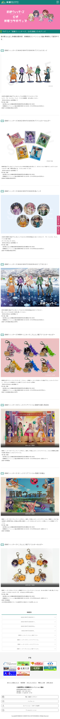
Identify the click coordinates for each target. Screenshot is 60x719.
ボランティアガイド (32, 682)
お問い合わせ (49, 682)
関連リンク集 (41, 682)
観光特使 (23, 682)
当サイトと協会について (13, 682)
